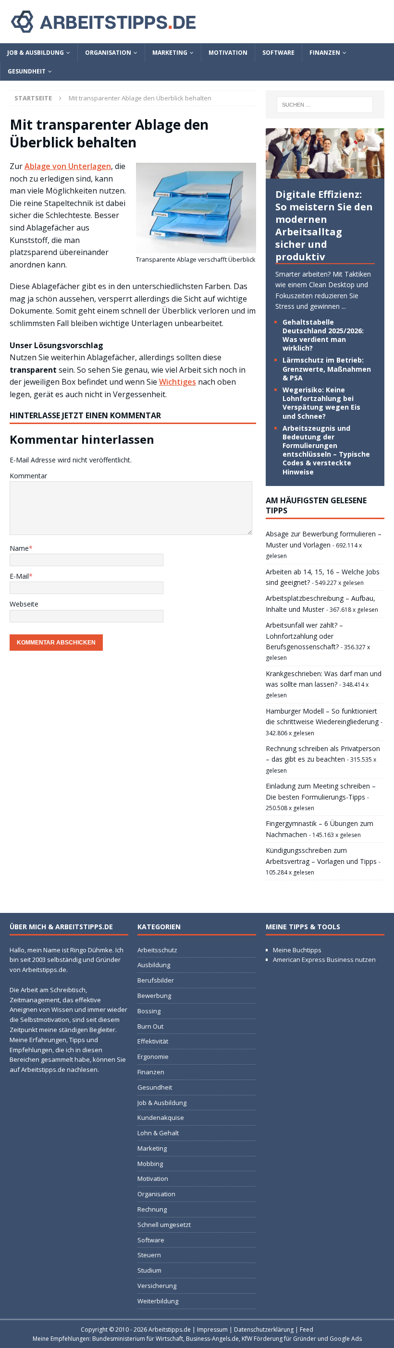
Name (19, 548)
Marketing (169, 53)
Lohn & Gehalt (158, 1133)
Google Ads (346, 1339)
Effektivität (152, 1041)
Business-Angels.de (212, 1339)
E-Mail (19, 576)
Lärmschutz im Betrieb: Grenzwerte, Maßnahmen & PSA (327, 368)
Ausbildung (153, 964)
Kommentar (28, 475)
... (344, 306)
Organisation (108, 53)
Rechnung (152, 1209)
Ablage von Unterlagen (68, 166)
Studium (149, 1270)
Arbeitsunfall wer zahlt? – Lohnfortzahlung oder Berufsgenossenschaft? (304, 635)
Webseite (24, 603)
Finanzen (324, 53)
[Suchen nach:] (324, 105)
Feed (306, 1329)
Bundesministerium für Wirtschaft (137, 1339)
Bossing (148, 1011)
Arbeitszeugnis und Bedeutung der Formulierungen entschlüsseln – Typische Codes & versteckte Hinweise (326, 450)
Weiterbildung (157, 1301)
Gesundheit (27, 71)
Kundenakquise (160, 1117)
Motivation (228, 53)
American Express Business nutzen (324, 959)
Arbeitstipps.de (169, 1329)
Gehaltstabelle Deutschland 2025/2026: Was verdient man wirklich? (323, 335)
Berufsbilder (155, 980)
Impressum (212, 1329)
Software (278, 53)
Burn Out (150, 1026)
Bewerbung (154, 995)
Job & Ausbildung (35, 53)
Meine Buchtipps (297, 950)
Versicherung (156, 1285)
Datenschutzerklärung (264, 1329)
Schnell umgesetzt (164, 1224)
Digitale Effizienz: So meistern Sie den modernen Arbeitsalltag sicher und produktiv (324, 225)
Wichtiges (177, 381)
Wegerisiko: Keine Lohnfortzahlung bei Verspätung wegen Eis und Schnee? (321, 403)
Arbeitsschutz (157, 950)
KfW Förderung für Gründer (279, 1339)
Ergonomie (153, 1056)
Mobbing (150, 1163)
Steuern (149, 1255)
